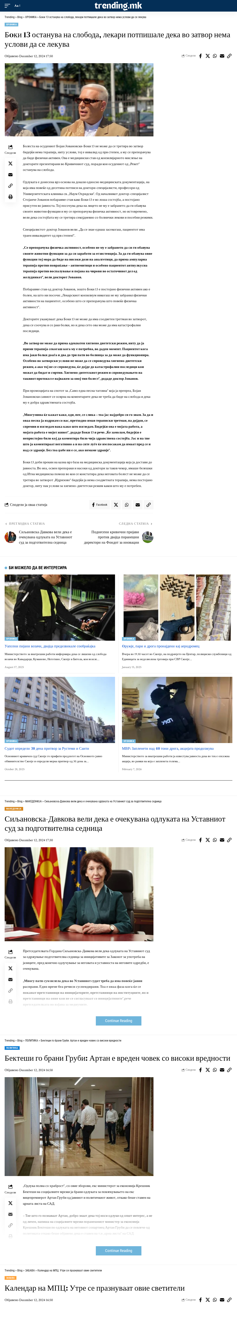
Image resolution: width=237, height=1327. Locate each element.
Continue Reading (118, 1021)
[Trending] (118, 6)
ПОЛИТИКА (12, 1048)
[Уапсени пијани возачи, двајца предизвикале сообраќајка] (60, 607)
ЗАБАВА (10, 1278)
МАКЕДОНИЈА (14, 808)
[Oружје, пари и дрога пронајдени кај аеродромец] (177, 607)
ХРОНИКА (11, 24)
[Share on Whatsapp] (215, 56)
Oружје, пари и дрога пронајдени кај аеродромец (161, 646)
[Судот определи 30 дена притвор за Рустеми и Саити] (60, 710)
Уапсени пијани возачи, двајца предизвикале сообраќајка (50, 646)
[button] (8, 6)
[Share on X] (207, 56)
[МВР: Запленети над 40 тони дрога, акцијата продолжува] (177, 710)
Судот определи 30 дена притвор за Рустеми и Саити (47, 748)
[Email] (222, 56)
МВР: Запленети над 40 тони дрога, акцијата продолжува (168, 748)
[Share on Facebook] (200, 56)
